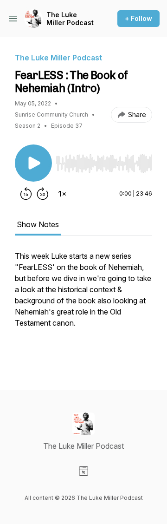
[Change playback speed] (62, 193)
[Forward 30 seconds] (42, 193)
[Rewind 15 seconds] (25, 193)
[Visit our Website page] (83, 471)
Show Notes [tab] (38, 224)
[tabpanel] (83, 305)
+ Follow (138, 18)
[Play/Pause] (33, 163)
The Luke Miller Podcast (70, 19)
